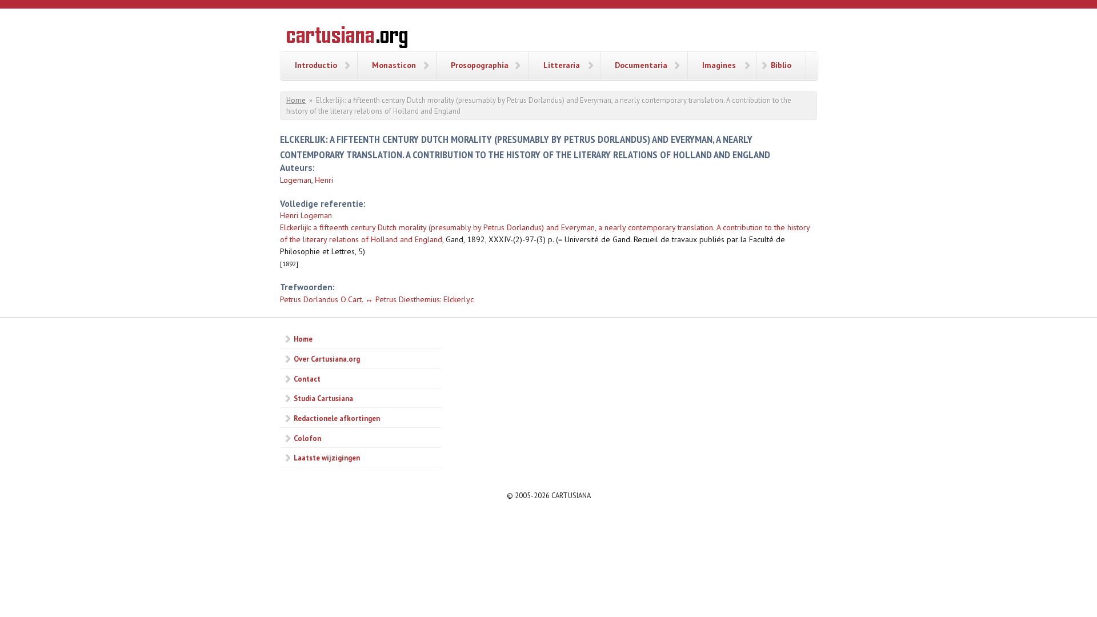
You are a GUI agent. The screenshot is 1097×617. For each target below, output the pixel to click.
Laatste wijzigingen (327, 457)
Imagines (719, 65)
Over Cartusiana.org (327, 358)
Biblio (781, 65)
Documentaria (641, 65)
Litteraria (561, 65)
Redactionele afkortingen (337, 418)
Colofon (307, 438)
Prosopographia (480, 65)
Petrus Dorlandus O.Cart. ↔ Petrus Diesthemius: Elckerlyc (377, 299)
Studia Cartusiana (323, 398)
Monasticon (394, 65)
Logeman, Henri (306, 180)
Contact (307, 378)
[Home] (347, 38)
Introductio (316, 65)
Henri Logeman (306, 215)
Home (296, 100)
